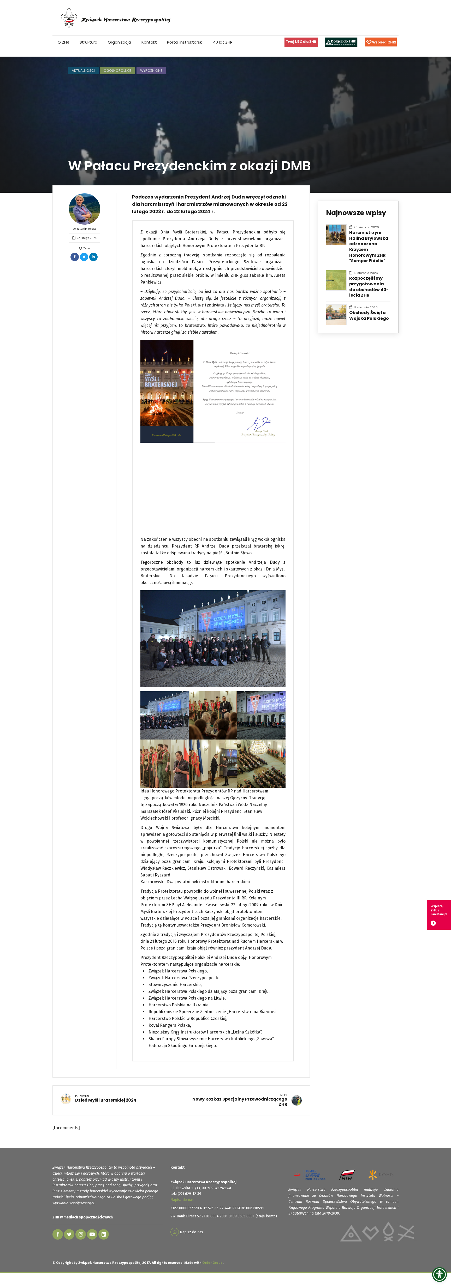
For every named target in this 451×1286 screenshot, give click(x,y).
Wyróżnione (151, 70)
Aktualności (83, 70)
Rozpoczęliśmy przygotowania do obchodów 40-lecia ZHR (369, 286)
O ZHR (63, 42)
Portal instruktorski (185, 42)
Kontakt (149, 42)
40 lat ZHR (223, 42)
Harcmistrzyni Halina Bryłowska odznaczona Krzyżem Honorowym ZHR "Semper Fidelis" (368, 247)
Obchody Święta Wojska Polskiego (369, 315)
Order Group (212, 1263)
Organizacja (119, 42)
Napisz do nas (182, 1200)
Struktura (88, 42)
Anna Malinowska (84, 229)
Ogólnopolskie (118, 70)
